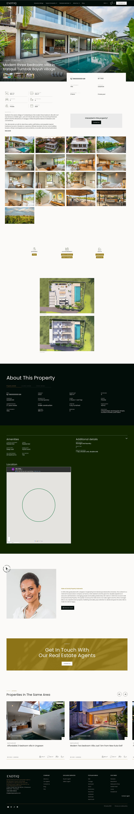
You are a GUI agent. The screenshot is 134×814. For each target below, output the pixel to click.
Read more (8, 131)
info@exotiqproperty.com (14, 793)
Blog (45, 786)
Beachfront (114, 781)
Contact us (121, 3)
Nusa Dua (91, 791)
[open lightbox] (8, 75)
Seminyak (91, 784)
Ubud (89, 786)
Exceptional (114, 791)
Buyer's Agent (67, 779)
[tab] (14, 386)
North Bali (90, 797)
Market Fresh (114, 786)
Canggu (90, 781)
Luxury (112, 789)
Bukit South (91, 799)
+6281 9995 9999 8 (12, 791)
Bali (89, 779)
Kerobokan (91, 789)
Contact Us (47, 784)
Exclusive (113, 779)
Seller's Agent (66, 781)
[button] (52, 3)
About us (46, 779)
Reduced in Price (115, 784)
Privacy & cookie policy (121, 806)
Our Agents (47, 781)
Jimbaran (91, 794)
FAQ (45, 789)
